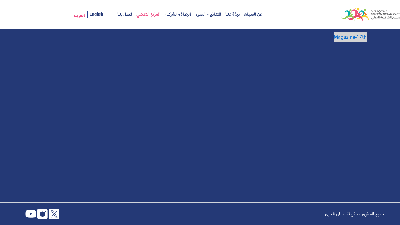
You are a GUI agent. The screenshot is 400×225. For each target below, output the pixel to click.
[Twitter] (54, 214)
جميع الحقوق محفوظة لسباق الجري (354, 214)
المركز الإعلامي (148, 14)
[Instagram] (42, 214)
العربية (79, 15)
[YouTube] (30, 214)
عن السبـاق (253, 14)
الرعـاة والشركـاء (178, 14)
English (96, 14)
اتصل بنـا (124, 14)
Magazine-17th (350, 37)
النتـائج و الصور (208, 14)
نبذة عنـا (232, 14)
